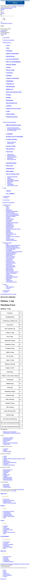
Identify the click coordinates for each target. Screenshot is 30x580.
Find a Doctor (6, 37)
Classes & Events (7, 556)
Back (7, 206)
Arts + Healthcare (10, 286)
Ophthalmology (9, 223)
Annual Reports (6, 512)
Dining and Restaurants (12, 176)
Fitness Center (9, 268)
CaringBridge (9, 250)
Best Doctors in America (8, 511)
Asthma (5, 456)
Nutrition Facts (6, 444)
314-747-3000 (13, 490)
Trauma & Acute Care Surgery (13, 236)
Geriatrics (8, 217)
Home (2, 294)
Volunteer (8, 288)
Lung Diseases (9, 220)
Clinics (7, 208)
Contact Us (9, 23)
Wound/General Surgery (11, 240)
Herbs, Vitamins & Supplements (10, 442)
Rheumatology (9, 232)
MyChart (3, 13)
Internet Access (10, 154)
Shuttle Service (10, 143)
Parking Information (11, 142)
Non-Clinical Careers (8, 529)
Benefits (5, 531)
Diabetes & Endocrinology (12, 211)
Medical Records (10, 269)
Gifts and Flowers (10, 257)
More (4, 517)
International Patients (10, 266)
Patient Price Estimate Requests (14, 129)
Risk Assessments (7, 451)
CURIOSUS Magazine (8, 561)
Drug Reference (6, 440)
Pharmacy (9, 183)
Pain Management (10, 226)
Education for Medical (8, 544)
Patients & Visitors (7, 242)
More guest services (11, 159)
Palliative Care (9, 227)
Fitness (4, 473)
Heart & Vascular (10, 218)
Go (1, 22)
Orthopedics (6, 463)
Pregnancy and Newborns (9, 465)
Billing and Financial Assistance (13, 245)
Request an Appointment (8, 40)
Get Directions (4, 23)
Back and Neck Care (8, 469)
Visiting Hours (10, 184)
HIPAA (5, 572)
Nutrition (5, 476)
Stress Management (7, 478)
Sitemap (5, 576)
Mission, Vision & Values (9, 516)
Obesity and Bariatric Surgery (9, 462)
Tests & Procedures (7, 439)
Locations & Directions (11, 252)
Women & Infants (10, 239)
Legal (4, 571)
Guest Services (9, 259)
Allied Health (6, 528)
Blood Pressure (6, 471)
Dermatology (9, 210)
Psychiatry (8, 230)
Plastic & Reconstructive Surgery (13, 228)
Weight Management (7, 479)
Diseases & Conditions (8, 437)
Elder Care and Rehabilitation (12, 215)
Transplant (8, 235)
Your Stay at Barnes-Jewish (12, 271)
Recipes (5, 441)
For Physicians (6, 541)
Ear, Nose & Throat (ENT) (12, 213)
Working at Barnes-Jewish (9, 532)
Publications (6, 559)
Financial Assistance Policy (13, 127)
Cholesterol (5, 472)
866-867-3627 (21, 489)
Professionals (6, 545)
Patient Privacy (6, 573)
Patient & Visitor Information (9, 122)
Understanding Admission (13, 180)
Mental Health (6, 474)
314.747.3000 (13, 7)
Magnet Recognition (7, 547)
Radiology (8, 231)
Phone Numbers (9, 270)
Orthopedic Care (9, 225)
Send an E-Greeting (10, 256)
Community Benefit (7, 515)
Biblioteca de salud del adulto (9, 431)
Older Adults (6, 485)
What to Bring (10, 179)
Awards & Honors (7, 513)
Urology (8, 237)
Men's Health (6, 484)
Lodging (9, 178)
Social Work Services (12, 156)
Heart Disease (6, 461)
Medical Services (7, 42)
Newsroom (5, 557)
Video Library (6, 560)
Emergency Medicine (11, 216)
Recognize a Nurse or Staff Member (14, 251)
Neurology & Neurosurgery (12, 222)
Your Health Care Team (12, 185)
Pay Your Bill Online (11, 130)
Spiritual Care (10, 158)
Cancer (7, 207)
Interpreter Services (11, 155)
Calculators (5, 448)
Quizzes (5, 450)
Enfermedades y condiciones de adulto (11, 433)
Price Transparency (7, 575)
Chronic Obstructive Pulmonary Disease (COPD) (14, 458)
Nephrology (8, 221)
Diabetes (5, 459)
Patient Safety (10, 181)
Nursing (5, 527)
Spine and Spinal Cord (11, 234)
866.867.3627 (21, 5)
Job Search (5, 526)
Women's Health (7, 487)
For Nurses (5, 543)
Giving (4, 188)
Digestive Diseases (10, 212)
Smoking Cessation (7, 477)
